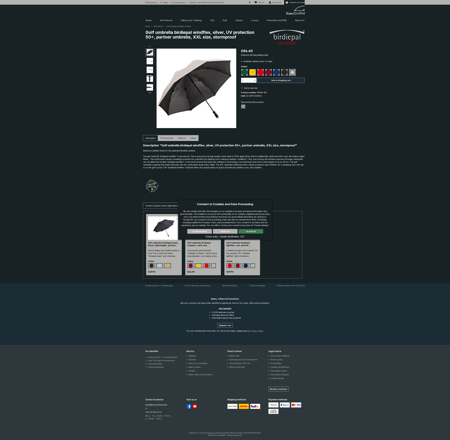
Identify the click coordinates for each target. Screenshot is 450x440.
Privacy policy (212, 236)
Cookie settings (199, 231)
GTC (242, 236)
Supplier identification (229, 236)
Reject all (225, 231)
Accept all (251, 231)
